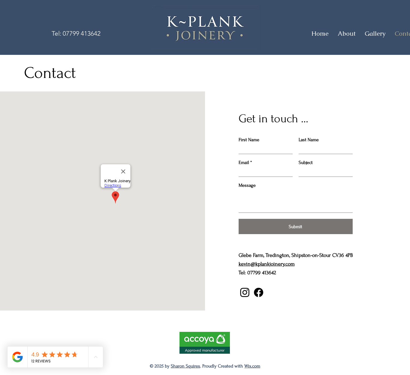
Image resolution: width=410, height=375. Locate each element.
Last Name (309, 139)
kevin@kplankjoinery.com (267, 264)
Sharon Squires (185, 366)
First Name (249, 139)
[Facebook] (258, 292)
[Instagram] (245, 292)
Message (247, 185)
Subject (306, 162)
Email (244, 162)
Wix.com (252, 366)
